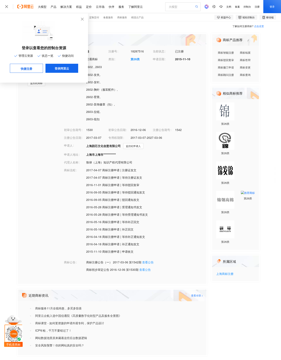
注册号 (112, 51)
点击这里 (259, 26)
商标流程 (69, 170)
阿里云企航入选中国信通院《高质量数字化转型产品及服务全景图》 (78, 316)
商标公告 (69, 262)
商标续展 (245, 52)
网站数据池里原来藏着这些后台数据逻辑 (61, 338)
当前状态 (158, 51)
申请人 (68, 145)
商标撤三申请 (226, 67)
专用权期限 (115, 137)
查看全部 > (197, 295)
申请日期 (158, 59)
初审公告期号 (72, 130)
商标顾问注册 (226, 75)
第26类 (135, 59)
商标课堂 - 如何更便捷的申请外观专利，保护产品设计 (69, 323)
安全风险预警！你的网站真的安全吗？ (59, 345)
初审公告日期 (117, 130)
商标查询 (245, 75)
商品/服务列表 (73, 75)
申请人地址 (71, 154)
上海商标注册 (224, 273)
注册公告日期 (72, 137)
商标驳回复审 (226, 60)
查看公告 (148, 262)
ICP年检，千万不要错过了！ (53, 330)
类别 (111, 59)
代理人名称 (71, 162)
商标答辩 (245, 60)
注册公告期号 (161, 130)
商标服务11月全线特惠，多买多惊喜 (58, 308)
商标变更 (245, 67)
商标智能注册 (226, 52)
